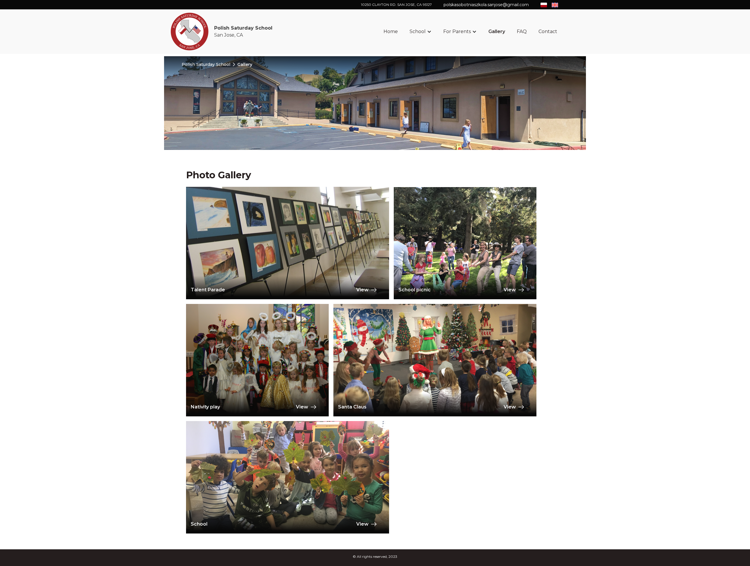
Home (390, 31)
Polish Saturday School (206, 64)
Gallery (496, 31)
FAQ (522, 31)
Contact (547, 31)
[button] (420, 31)
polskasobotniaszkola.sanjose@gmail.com (486, 4)
